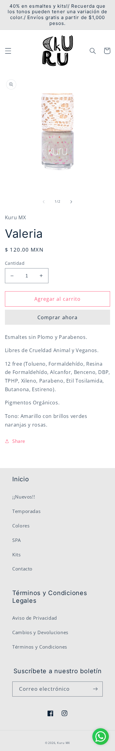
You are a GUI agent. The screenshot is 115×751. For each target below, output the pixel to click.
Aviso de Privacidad (34, 618)
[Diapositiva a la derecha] (71, 202)
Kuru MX (63, 743)
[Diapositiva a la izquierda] (43, 202)
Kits (16, 554)
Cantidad (15, 263)
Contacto (22, 569)
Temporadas (26, 511)
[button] (8, 51)
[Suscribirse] (95, 689)
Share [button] (18, 441)
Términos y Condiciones (39, 647)
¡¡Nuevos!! (23, 497)
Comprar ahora (57, 317)
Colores (20, 526)
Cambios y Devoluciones (40, 632)
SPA (16, 540)
